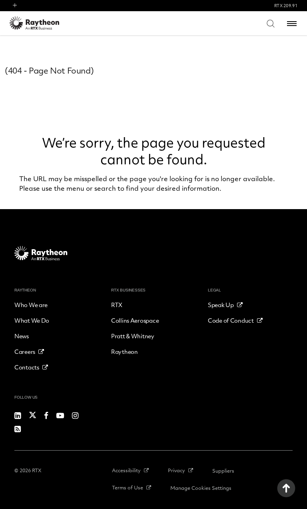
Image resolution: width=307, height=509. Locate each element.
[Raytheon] (40, 23)
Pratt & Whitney (132, 336)
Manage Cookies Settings (200, 487)
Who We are (31, 305)
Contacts (26, 367)
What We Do (31, 320)
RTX (116, 305)
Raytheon (124, 351)
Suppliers (223, 470)
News (21, 336)
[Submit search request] (270, 23)
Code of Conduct (231, 320)
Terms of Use (127, 487)
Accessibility (126, 470)
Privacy (176, 470)
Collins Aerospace (135, 320)
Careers (24, 351)
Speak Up (221, 305)
